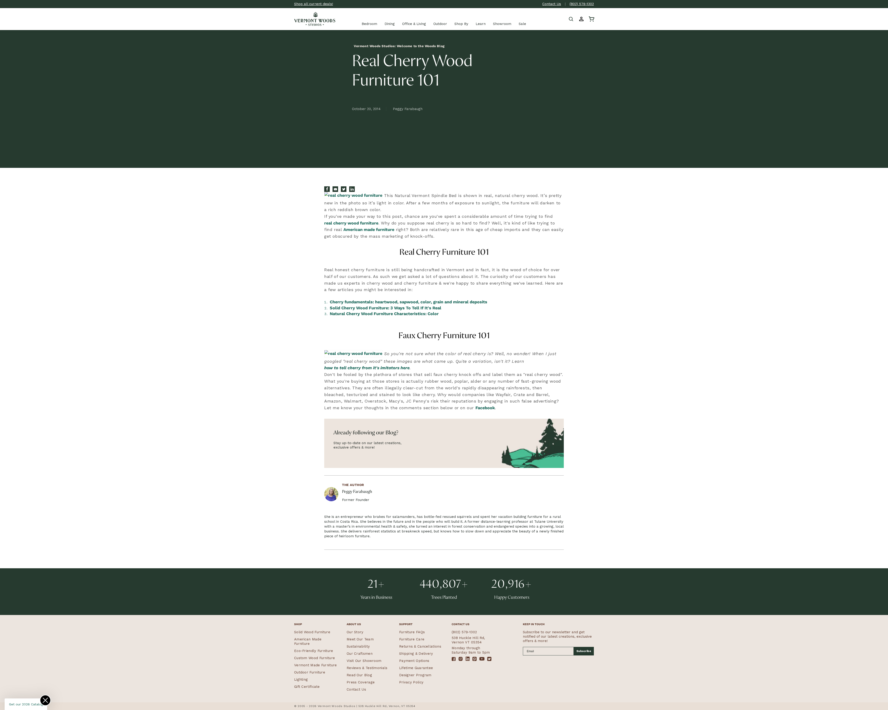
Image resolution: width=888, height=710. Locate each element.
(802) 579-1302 (582, 4)
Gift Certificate (307, 687)
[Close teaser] (45, 700)
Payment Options (414, 661)
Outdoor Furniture (309, 672)
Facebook (485, 407)
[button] (571, 19)
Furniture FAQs (412, 632)
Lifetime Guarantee (416, 668)
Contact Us (551, 4)
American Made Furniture (307, 641)
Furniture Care (411, 639)
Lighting (301, 679)
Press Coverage (361, 682)
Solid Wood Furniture (312, 632)
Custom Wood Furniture (314, 658)
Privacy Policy (411, 682)
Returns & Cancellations (420, 646)
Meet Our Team (360, 639)
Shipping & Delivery (416, 654)
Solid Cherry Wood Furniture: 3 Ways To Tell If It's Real (385, 307)
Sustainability (358, 646)
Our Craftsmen (360, 654)
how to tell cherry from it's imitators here (367, 367)
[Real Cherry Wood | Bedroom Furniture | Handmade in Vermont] (353, 196)
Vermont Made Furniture (315, 665)
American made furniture (368, 229)
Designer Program (415, 675)
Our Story (355, 632)
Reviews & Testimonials (367, 668)
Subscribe (584, 651)
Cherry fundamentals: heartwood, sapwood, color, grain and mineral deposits (408, 301)
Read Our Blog (359, 675)
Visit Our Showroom (364, 661)
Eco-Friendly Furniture (313, 651)
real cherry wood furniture (351, 223)
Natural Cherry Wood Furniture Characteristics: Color (384, 313)
